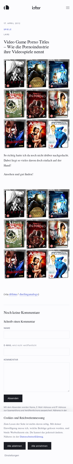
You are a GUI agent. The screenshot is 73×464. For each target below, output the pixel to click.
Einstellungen (12, 455)
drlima (12, 294)
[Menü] (67, 8)
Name (7, 328)
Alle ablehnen (14, 446)
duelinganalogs (29, 294)
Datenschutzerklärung (31, 436)
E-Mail (20, 345)
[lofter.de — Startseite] (7, 7)
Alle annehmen (39, 446)
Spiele (8, 29)
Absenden (13, 398)
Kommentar (11, 359)
